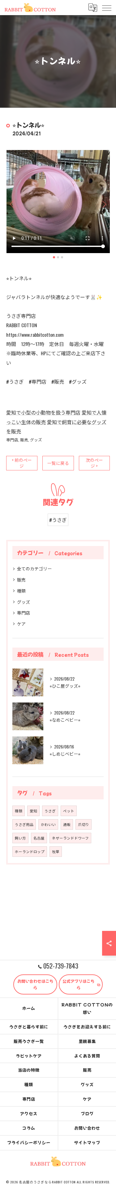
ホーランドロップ (30, 851)
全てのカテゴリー (34, 568)
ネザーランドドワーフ (70, 837)
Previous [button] (12, 204)
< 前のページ (22, 463)
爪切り (83, 824)
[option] (58, 201)
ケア (21, 623)
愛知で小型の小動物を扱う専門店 (43, 412)
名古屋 (39, 837)
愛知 (33, 810)
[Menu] (106, 7)
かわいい (48, 824)
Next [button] (103, 204)
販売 (24, 440)
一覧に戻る (58, 463)
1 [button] (54, 257)
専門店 (12, 440)
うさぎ (50, 810)
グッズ (36, 440)
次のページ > (94, 463)
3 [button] (62, 257)
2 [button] (58, 257)
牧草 (55, 851)
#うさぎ (58, 519)
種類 (21, 590)
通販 (67, 824)
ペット (68, 810)
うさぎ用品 (24, 824)
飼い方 (20, 837)
